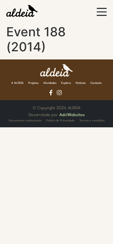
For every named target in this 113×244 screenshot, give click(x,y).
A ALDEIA (17, 83)
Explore (66, 83)
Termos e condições (92, 120)
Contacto (96, 83)
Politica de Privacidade (60, 120)
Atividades (49, 83)
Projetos (33, 83)
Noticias (81, 83)
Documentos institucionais (25, 120)
